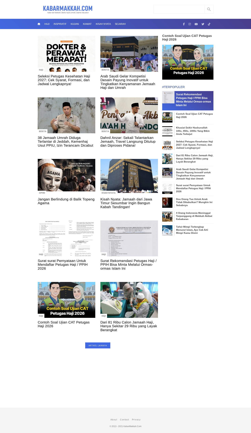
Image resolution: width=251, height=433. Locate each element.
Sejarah (120, 24)
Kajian (75, 24)
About (113, 419)
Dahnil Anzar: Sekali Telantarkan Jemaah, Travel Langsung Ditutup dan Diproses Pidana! (128, 141)
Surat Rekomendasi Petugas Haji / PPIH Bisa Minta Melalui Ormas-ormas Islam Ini (128, 264)
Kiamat (87, 24)
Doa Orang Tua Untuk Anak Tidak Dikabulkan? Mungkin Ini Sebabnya (194, 202)
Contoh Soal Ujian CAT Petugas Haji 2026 (64, 324)
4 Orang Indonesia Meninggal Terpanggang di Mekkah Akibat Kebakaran (194, 216)
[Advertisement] (98, 380)
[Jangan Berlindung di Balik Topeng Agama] (66, 179)
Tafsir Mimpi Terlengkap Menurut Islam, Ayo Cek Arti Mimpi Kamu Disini (192, 229)
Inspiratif (60, 24)
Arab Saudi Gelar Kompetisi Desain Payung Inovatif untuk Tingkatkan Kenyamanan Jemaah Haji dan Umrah (127, 82)
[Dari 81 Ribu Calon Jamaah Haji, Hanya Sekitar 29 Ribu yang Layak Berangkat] (129, 302)
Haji (47, 24)
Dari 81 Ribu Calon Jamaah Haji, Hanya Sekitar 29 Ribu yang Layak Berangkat (128, 326)
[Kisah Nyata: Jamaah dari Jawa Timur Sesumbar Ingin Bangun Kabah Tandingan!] (129, 179)
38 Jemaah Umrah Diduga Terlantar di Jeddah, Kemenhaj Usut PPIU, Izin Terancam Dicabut (65, 141)
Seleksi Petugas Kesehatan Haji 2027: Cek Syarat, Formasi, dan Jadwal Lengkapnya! (64, 80)
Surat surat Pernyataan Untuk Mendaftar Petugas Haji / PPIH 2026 (63, 264)
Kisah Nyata (103, 24)
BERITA (105, 69)
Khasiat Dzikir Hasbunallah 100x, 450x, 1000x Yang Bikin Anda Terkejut (193, 130)
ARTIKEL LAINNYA (98, 345)
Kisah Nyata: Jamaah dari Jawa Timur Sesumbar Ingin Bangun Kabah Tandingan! (126, 203)
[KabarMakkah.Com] (184, 24)
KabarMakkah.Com (132, 426)
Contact (124, 419)
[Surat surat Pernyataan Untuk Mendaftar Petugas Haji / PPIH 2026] (66, 240)
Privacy (136, 419)
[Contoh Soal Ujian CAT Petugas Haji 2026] (66, 302)
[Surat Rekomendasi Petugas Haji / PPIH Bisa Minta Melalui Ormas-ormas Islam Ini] (129, 240)
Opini (42, 192)
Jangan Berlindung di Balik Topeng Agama (66, 201)
